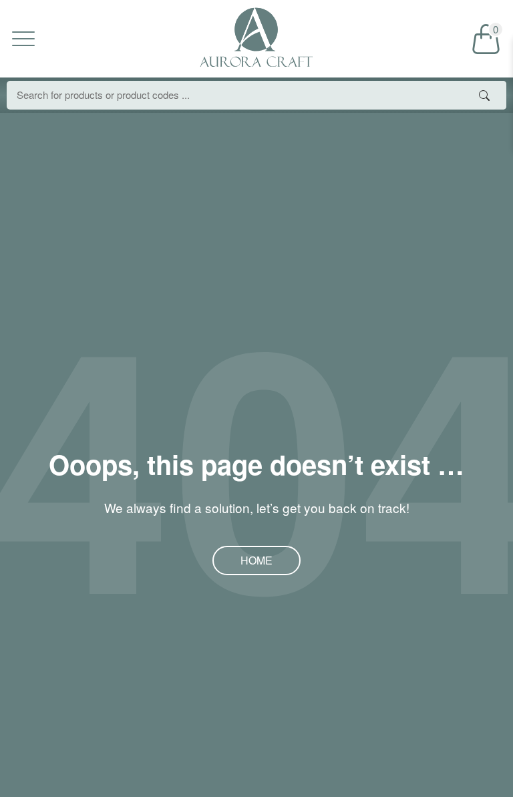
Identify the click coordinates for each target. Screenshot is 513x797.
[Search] (484, 95)
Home (256, 560)
